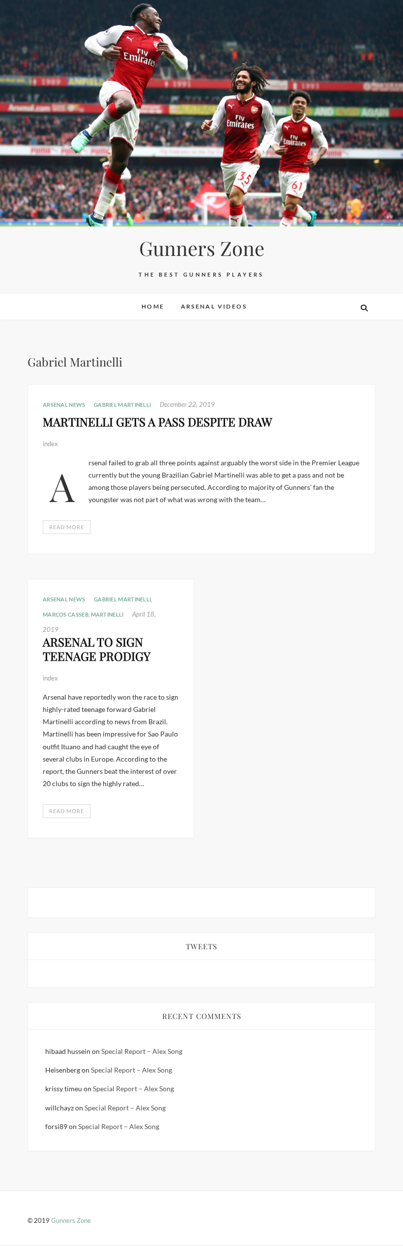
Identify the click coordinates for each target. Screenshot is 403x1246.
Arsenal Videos (214, 306)
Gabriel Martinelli (122, 404)
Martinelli (107, 614)
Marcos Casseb (65, 614)
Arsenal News (64, 404)
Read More (66, 527)
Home (153, 306)
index (50, 444)
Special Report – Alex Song (141, 1051)
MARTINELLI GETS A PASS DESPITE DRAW (157, 421)
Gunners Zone (201, 248)
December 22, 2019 (187, 404)
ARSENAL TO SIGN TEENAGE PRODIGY (96, 649)
